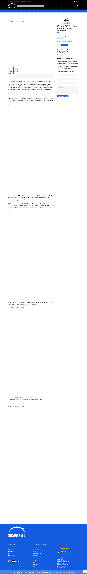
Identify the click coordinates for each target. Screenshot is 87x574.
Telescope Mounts (36, 564)
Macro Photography (37, 553)
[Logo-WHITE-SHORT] (12, 6)
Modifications (35, 555)
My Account (10, 546)
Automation (35, 547)
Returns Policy (11, 553)
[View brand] (66, 24)
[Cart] (77, 6)
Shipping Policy (11, 555)
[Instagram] (76, 1)
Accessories (35, 546)
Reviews (34, 559)
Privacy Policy (11, 551)
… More (71, 555)
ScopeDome (35, 560)
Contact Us (10, 549)
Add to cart (64, 45)
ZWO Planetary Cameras (30, 14)
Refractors (35, 557)
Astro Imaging (20, 14)
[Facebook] (74, 1)
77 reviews (72, 549)
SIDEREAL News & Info (40, 544)
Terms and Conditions (12, 557)
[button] (52, 22)
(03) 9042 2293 (62, 563)
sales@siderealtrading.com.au (62, 564)
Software (34, 562)
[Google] (78, 1)
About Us (10, 547)
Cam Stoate (63, 551)
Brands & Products (12, 14)
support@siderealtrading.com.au (62, 567)
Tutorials (34, 566)
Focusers (35, 551)
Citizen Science (36, 549)
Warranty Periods (11, 559)
